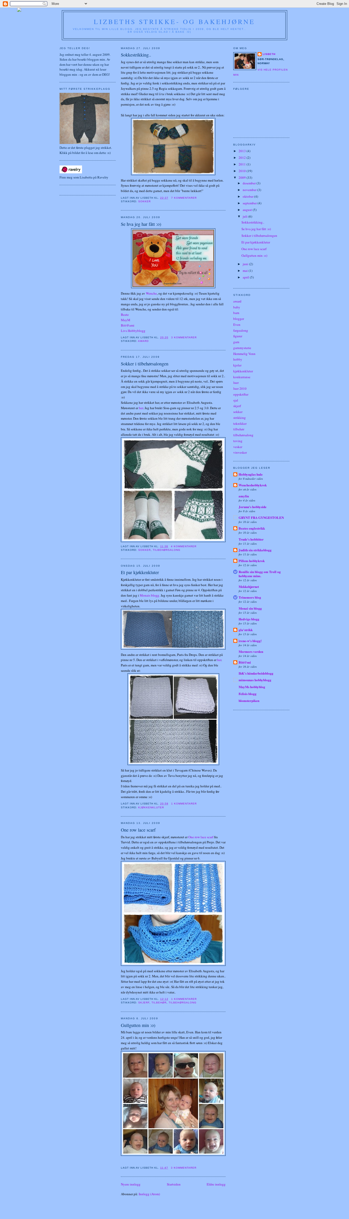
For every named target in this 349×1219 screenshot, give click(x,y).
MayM (125, 320)
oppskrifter (240, 394)
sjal (235, 400)
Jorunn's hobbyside (252, 506)
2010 (243, 171)
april (246, 277)
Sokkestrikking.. (136, 55)
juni (246, 264)
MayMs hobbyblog (252, 686)
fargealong (240, 330)
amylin (244, 496)
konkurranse (241, 377)
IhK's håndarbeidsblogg (256, 673)
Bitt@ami (127, 325)
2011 (243, 164)
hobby (237, 359)
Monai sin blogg (250, 608)
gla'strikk (246, 629)
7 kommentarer (184, 197)
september (250, 203)
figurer (237, 336)
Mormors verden (251, 651)
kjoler (237, 365)
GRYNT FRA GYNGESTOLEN (261, 517)
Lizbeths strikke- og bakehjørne (174, 21)
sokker (144, 201)
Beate (125, 314)
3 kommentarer (184, 337)
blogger (238, 318)
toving (237, 441)
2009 (243, 177)
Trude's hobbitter (251, 539)
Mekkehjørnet (249, 586)
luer (236, 382)
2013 (243, 151)
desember (250, 183)
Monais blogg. (150, 595)
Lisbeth (269, 54)
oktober (248, 196)
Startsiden (174, 1184)
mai (246, 270)
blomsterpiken (249, 700)
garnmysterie (242, 347)
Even (236, 324)
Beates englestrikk (252, 528)
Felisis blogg (248, 693)
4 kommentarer (183, 546)
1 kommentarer (184, 803)
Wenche (151, 293)
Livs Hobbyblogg (133, 330)
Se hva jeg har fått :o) (141, 224)
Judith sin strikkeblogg (255, 549)
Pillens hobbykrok (252, 560)
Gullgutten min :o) (138, 1025)
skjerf (143, 1002)
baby (236, 307)
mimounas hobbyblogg (255, 679)
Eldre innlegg (216, 1184)
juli (245, 216)
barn (236, 312)
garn (236, 342)
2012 (243, 157)
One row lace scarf (138, 830)
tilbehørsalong (166, 550)
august (248, 209)
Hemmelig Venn (244, 353)
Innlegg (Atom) (149, 1194)
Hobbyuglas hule (251, 474)
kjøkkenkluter (151, 807)
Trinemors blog (250, 597)
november (250, 189)
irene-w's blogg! (250, 640)
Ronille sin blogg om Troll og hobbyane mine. (260, 573)
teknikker (240, 423)
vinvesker (240, 452)
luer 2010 (240, 388)
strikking (239, 417)
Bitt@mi (245, 662)
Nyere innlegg (131, 1184)
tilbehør (159, 1002)
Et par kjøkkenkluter (140, 572)
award (143, 341)
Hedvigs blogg (249, 619)
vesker (237, 446)
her (141, 408)
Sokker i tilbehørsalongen (144, 364)
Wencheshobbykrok (253, 485)
